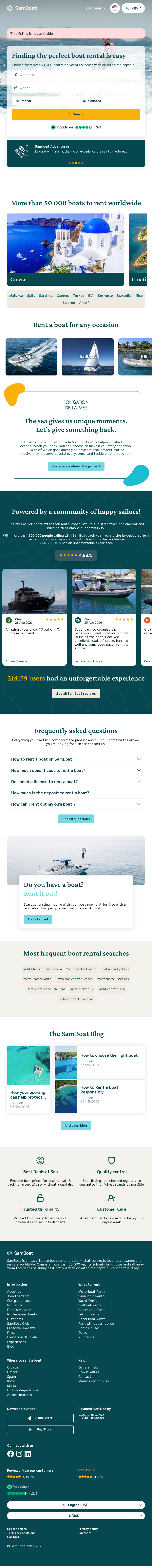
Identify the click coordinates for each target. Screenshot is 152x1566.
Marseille (124, 295)
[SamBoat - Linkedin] (27, 1453)
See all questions (76, 818)
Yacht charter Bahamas (113, 979)
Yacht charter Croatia (81, 969)
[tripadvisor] (18, 1486)
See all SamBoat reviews (76, 693)
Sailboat (95, 100)
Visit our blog (76, 1125)
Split (31, 295)
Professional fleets (22, 1314)
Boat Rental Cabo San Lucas (46, 989)
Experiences (16, 1342)
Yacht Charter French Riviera (42, 969)
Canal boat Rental (92, 1319)
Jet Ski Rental (89, 1314)
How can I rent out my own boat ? (43, 804)
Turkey (78, 295)
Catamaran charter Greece (74, 979)
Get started (38, 919)
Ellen (19, 1102)
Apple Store (44, 1418)
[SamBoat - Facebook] (10, 1453)
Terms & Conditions (21, 1533)
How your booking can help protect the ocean (27, 1097)
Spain (11, 1376)
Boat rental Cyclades (115, 969)
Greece (12, 1372)
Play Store (43, 1429)
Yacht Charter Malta (37, 979)
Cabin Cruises (89, 1328)
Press (11, 1332)
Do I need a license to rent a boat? (44, 781)
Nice (139, 295)
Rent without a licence (96, 1323)
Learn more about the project (76, 466)
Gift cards (15, 1319)
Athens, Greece (16, 661)
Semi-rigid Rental (91, 1296)
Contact (84, 1376)
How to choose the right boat (109, 1055)
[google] (86, 1470)
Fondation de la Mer (22, 1337)
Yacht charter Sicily (112, 989)
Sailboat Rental (90, 1305)
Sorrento (105, 295)
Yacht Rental (88, 1300)
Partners (84, 1533)
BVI (91, 295)
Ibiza (11, 1381)
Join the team (18, 1296)
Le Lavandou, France (89, 661)
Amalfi (84, 302)
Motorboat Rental (92, 1291)
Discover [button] (94, 7)
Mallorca (16, 295)
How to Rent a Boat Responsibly (99, 1089)
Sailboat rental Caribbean (76, 999)
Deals (82, 1332)
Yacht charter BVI (82, 989)
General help (88, 1367)
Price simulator (19, 1309)
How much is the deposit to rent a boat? (50, 793)
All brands (86, 1337)
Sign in (136, 7)
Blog (10, 1346)
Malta (11, 1385)
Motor (26, 100)
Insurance (14, 1305)
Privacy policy (88, 1528)
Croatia (13, 1367)
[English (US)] (115, 8)
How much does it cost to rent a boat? (48, 770)
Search (78, 114)
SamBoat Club (18, 1323)
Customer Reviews (21, 1328)
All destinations (19, 1395)
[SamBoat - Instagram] (19, 1453)
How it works (88, 1372)
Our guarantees (19, 1300)
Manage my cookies (93, 1381)
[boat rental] (22, 8)
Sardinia (46, 295)
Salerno (69, 302)
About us (14, 1291)
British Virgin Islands (23, 1390)
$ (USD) (75, 1515)
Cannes (63, 295)
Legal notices (17, 1528)
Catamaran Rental (92, 1309)
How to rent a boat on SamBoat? (42, 759)
